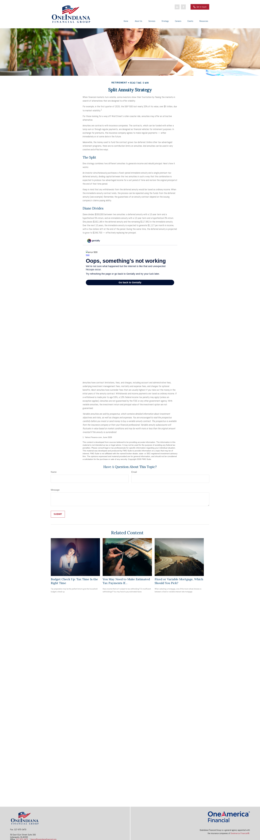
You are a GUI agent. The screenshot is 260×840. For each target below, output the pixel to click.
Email (134, 472)
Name (54, 472)
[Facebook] (183, 6)
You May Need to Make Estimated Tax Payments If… (126, 581)
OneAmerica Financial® (240, 833)
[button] (126, 21)
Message (55, 490)
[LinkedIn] (177, 6)
